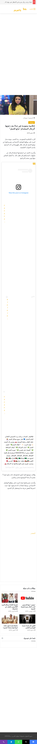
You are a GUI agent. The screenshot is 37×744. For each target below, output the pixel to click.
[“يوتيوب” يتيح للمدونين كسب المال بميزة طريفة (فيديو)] (27, 598)
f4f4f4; (7, 310)
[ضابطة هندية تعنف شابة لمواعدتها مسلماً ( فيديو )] (10, 619)
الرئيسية (31, 118)
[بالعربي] (20, 9)
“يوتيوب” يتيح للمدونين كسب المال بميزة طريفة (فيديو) (28, 607)
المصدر (33, 533)
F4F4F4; (4, 213)
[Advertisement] (18, 34)
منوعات (25, 118)
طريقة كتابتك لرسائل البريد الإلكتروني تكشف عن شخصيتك (10, 607)
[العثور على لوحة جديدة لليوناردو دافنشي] (27, 619)
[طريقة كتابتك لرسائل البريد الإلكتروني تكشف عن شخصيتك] (10, 598)
